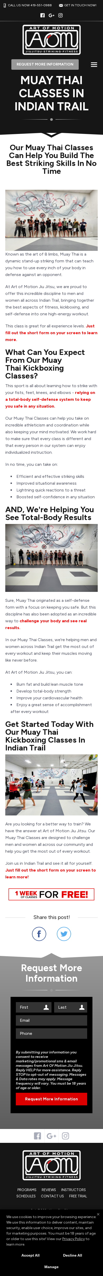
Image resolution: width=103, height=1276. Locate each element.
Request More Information (45, 64)
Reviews (49, 1190)
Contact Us (52, 1196)
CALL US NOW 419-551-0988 (30, 5)
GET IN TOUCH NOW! (80, 5)
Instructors (73, 1190)
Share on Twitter (64, 933)
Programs (26, 1190)
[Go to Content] (51, 134)
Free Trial (78, 1196)
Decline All (72, 1255)
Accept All (30, 1255)
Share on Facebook (39, 933)
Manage (51, 1267)
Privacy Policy (73, 1239)
